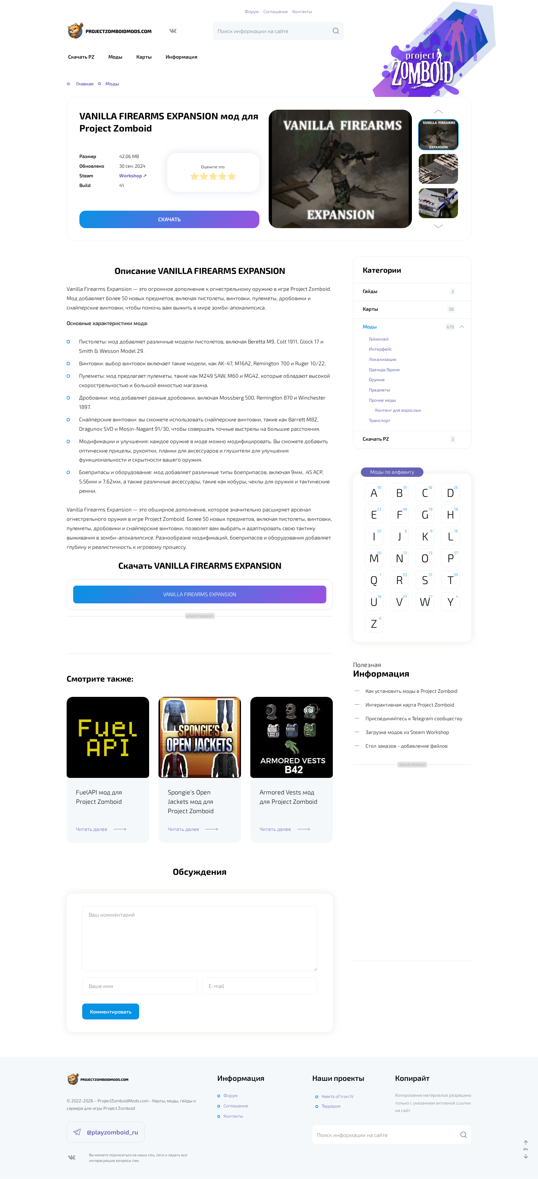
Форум (252, 11)
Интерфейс (380, 349)
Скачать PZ (81, 57)
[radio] (194, 177)
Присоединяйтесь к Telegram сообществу (414, 718)
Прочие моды (382, 400)
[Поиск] (336, 31)
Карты (144, 57)
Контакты (302, 11)
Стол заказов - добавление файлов (407, 746)
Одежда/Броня (384, 369)
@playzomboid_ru (112, 1132)
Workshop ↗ (133, 175)
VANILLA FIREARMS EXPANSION (199, 594)
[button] (438, 111)
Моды (115, 57)
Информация (181, 57)
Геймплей (379, 339)
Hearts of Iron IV (337, 1096)
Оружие (377, 379)
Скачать (169, 219)
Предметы (379, 389)
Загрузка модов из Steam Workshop (407, 732)
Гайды (370, 291)
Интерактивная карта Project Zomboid (410, 704)
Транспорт (379, 420)
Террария (331, 1106)
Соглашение (275, 11)
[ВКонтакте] (173, 31)
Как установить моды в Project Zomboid (411, 691)
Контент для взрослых (398, 410)
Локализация (382, 359)
